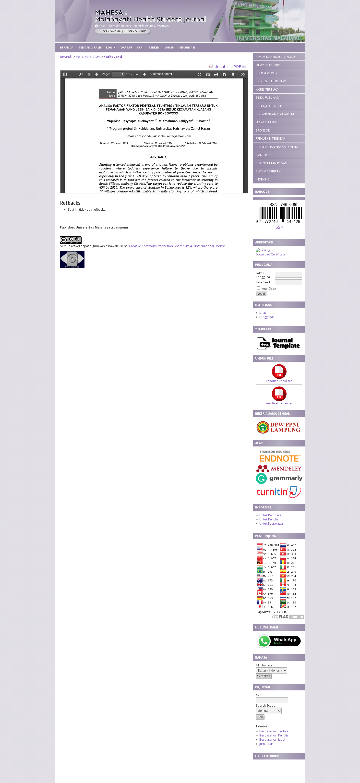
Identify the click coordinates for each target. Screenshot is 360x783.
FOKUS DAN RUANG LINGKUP (276, 57)
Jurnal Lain (266, 744)
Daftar (126, 47)
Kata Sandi (263, 282)
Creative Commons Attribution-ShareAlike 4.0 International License (177, 246)
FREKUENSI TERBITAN (271, 138)
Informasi (187, 47)
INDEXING (263, 179)
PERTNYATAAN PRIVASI (272, 163)
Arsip (169, 47)
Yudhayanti (113, 57)
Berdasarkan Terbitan (274, 731)
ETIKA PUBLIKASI (267, 98)
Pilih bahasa (264, 665)
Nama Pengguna (263, 275)
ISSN (279, 227)
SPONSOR (263, 130)
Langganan (267, 317)
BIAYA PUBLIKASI (267, 122)
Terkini (154, 47)
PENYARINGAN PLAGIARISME (276, 114)
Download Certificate (271, 254)
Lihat (262, 313)
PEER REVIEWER (266, 73)
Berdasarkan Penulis (273, 735)
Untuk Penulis (268, 519)
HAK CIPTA (263, 155)
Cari (140, 47)
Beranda (66, 47)
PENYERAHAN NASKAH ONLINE (277, 147)
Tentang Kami (89, 47)
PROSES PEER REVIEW (271, 81)
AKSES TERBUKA (267, 89)
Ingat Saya (269, 288)
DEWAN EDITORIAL (269, 65)
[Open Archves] (72, 267)
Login (111, 47)
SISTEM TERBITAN (268, 171)
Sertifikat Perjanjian (279, 403)
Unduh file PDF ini (230, 66)
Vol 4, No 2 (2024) (88, 57)
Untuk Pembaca (270, 515)
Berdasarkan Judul (272, 739)
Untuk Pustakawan (272, 523)
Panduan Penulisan (279, 381)
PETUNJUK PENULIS (269, 106)
